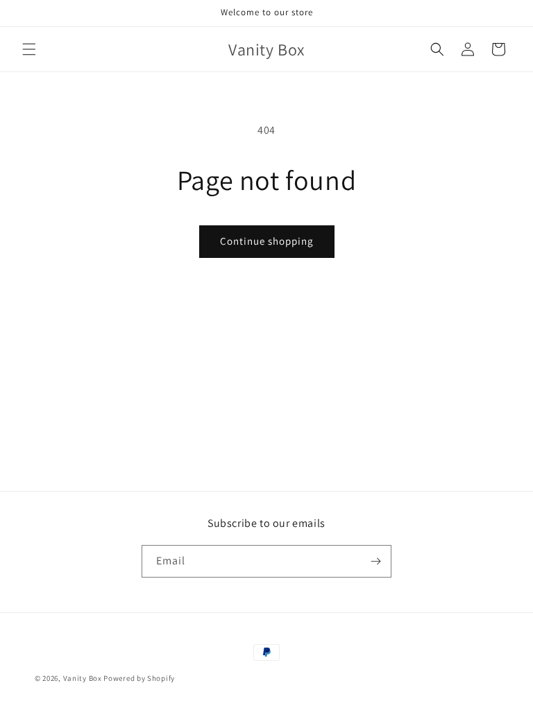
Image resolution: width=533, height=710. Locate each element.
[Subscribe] (375, 561)
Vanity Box (82, 678)
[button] (29, 49)
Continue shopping (267, 241)
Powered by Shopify (139, 678)
